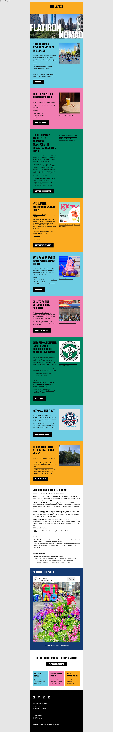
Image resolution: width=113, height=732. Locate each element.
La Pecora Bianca (71, 323)
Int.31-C (50, 316)
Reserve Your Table (43, 245)
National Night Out (39, 417)
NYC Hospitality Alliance (42, 313)
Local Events (40, 478)
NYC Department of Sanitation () (45, 357)
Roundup (38, 289)
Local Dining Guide (39, 556)
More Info (39, 398)
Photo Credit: (63, 115)
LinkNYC (40, 496)
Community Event (42, 434)
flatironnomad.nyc (56, 664)
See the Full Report (43, 191)
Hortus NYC (37, 236)
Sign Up (38, 81)
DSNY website (50, 391)
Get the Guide (40, 122)
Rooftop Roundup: (39, 560)
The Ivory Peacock (39, 115)
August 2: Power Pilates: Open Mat (43, 66)
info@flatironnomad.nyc (39, 708)
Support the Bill (42, 330)
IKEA (35, 531)
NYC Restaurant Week (39, 215)
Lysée (43, 282)
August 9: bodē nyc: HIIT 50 (41, 68)
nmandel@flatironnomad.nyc (67, 140)
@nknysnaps (65, 645)
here (37, 228)
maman (54, 283)
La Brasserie (37, 238)
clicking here (43, 386)
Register (35, 64)
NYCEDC (66, 511)
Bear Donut (54, 280)
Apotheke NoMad (38, 113)
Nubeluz (36, 117)
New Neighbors (38, 562)
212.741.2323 (36, 706)
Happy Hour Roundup (40, 558)
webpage (53, 516)
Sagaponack (37, 239)
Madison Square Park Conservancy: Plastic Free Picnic (43, 468)
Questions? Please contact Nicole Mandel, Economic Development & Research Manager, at (68, 137)
